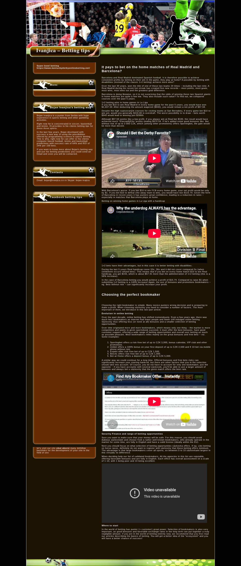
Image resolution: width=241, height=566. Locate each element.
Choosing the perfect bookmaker (131, 294)
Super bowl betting (48, 66)
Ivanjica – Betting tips (63, 50)
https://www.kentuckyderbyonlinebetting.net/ (63, 68)
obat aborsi (63, 448)
